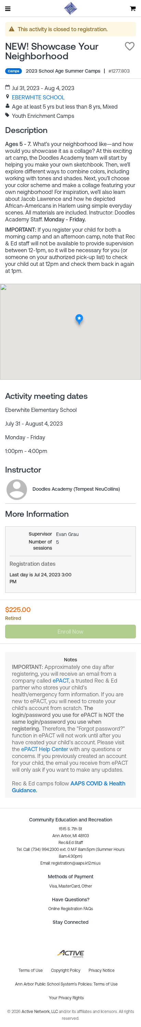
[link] (38, 97)
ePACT (61, 680)
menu (8, 8)
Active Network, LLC (40, 1011)
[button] (129, 46)
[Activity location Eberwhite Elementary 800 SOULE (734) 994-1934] (79, 316)
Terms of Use (105, 984)
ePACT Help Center (44, 749)
